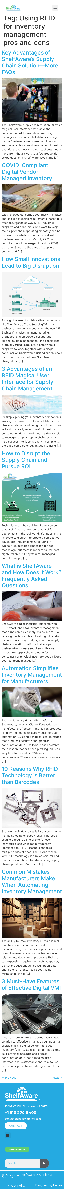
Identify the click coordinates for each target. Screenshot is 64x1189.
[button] (55, 8)
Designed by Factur (48, 1185)
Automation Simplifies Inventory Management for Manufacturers (32, 675)
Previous (9, 1077)
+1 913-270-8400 (20, 1112)
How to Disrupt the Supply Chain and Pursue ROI (26, 460)
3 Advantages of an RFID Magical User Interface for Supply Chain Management (27, 379)
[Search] (44, 1163)
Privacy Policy (16, 1185)
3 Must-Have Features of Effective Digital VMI (31, 984)
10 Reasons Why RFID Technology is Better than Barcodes (30, 775)
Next (57, 1077)
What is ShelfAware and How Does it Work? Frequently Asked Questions (31, 575)
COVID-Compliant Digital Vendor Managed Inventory (27, 172)
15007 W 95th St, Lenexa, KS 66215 (26, 1106)
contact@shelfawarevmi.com (23, 1118)
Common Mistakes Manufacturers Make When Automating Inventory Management (32, 881)
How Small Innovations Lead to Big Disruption (31, 262)
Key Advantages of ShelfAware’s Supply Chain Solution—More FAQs (30, 62)
